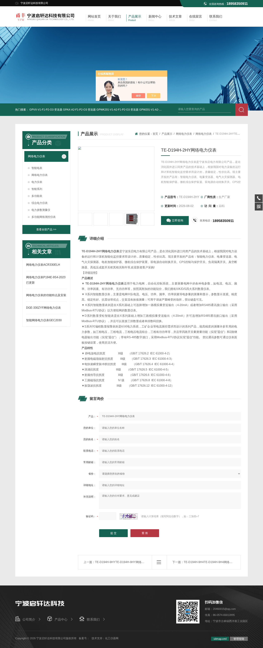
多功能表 (36, 195)
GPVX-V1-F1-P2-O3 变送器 (45, 109)
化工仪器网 (111, 638)
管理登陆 (238, 638)
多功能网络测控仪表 (43, 216)
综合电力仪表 (39, 202)
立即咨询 (177, 220)
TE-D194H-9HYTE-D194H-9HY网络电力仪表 (124, 562)
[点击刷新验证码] (129, 516)
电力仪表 (36, 181)
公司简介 (28, 619)
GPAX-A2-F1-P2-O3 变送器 (79, 109)
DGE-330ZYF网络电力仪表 (43, 307)
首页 (155, 133)
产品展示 (167, 133)
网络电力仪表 (36, 156)
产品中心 (61, 619)
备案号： (84, 638)
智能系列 (36, 188)
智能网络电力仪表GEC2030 (44, 320)
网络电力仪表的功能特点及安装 (46, 295)
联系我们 (93, 619)
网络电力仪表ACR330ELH (43, 264)
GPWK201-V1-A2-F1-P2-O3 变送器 (117, 109)
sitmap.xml (220, 638)
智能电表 (36, 167)
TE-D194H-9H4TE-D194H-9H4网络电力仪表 (212, 562)
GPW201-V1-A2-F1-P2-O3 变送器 (159, 109)
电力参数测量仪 (40, 209)
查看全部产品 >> (46, 229)
